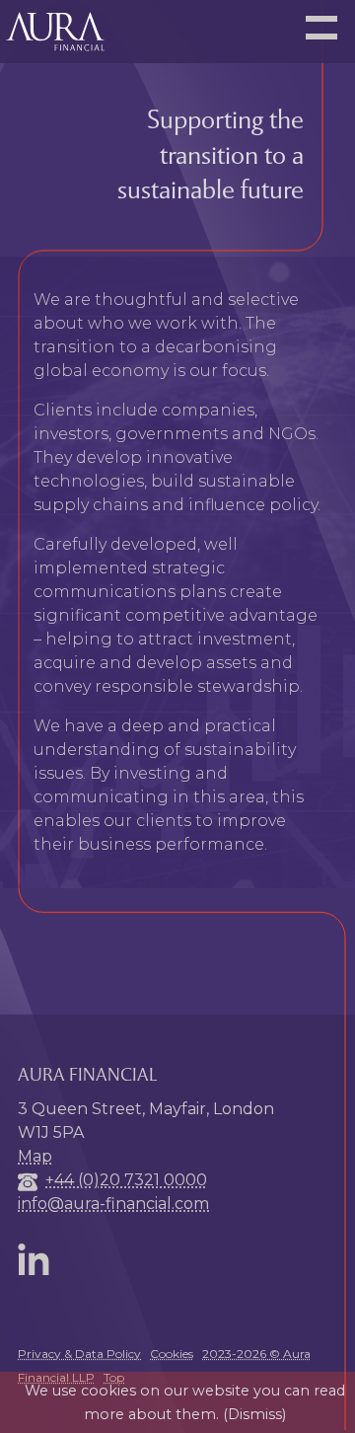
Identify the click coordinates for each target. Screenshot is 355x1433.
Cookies (171, 1353)
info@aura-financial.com (113, 1203)
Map (35, 1156)
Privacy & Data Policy (79, 1353)
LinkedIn (37, 1259)
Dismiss (255, 1414)
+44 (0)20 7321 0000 (126, 1179)
